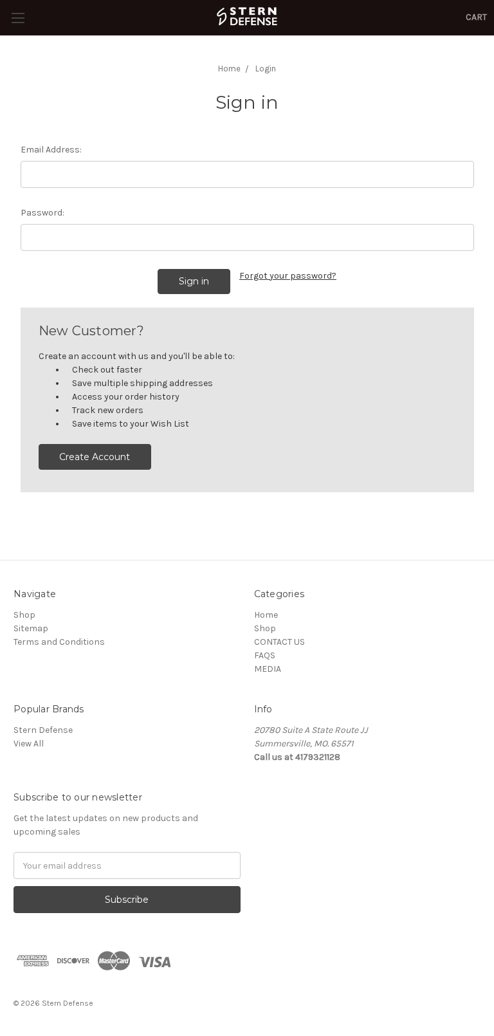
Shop (24, 614)
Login (265, 68)
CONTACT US (279, 641)
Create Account (94, 457)
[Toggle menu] (17, 17)
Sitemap (31, 628)
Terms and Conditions (59, 641)
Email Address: (51, 149)
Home (229, 68)
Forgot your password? (287, 275)
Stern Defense (43, 730)
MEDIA (267, 668)
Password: (42, 212)
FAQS (264, 655)
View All (29, 743)
